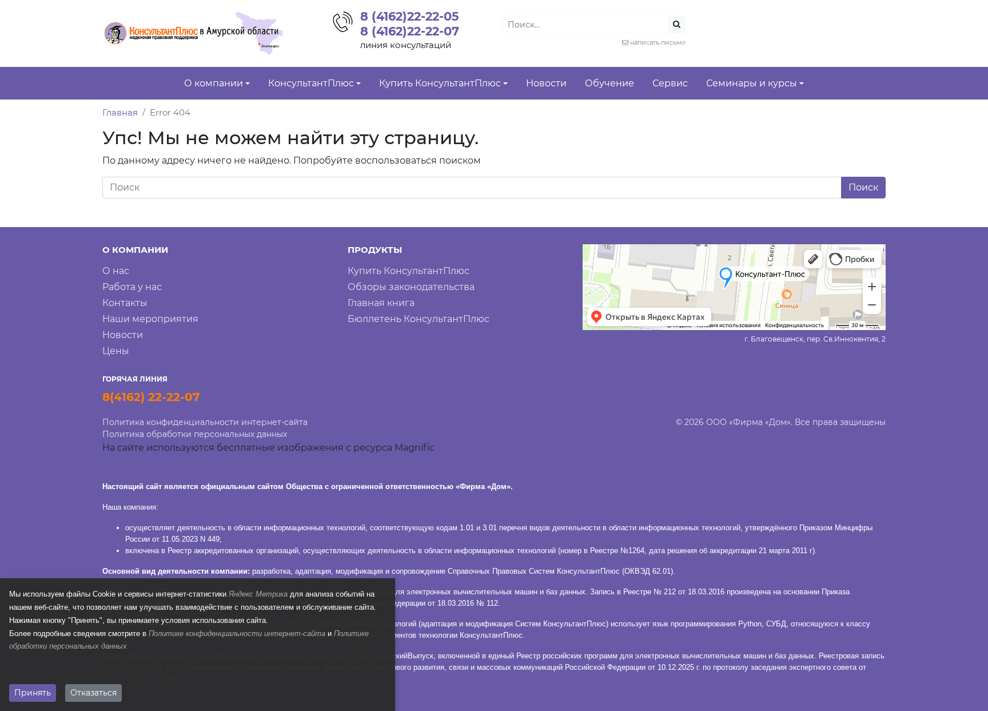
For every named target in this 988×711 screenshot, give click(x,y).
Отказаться (93, 693)
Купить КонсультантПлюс (408, 270)
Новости (122, 334)
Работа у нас (132, 286)
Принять (32, 693)
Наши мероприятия (150, 318)
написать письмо (658, 42)
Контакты (125, 302)
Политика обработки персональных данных (194, 434)
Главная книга (381, 302)
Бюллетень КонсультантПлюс (418, 318)
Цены (115, 350)
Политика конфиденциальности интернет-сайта (205, 422)
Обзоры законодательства (411, 286)
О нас (115, 270)
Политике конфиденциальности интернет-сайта (237, 633)
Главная (120, 112)
